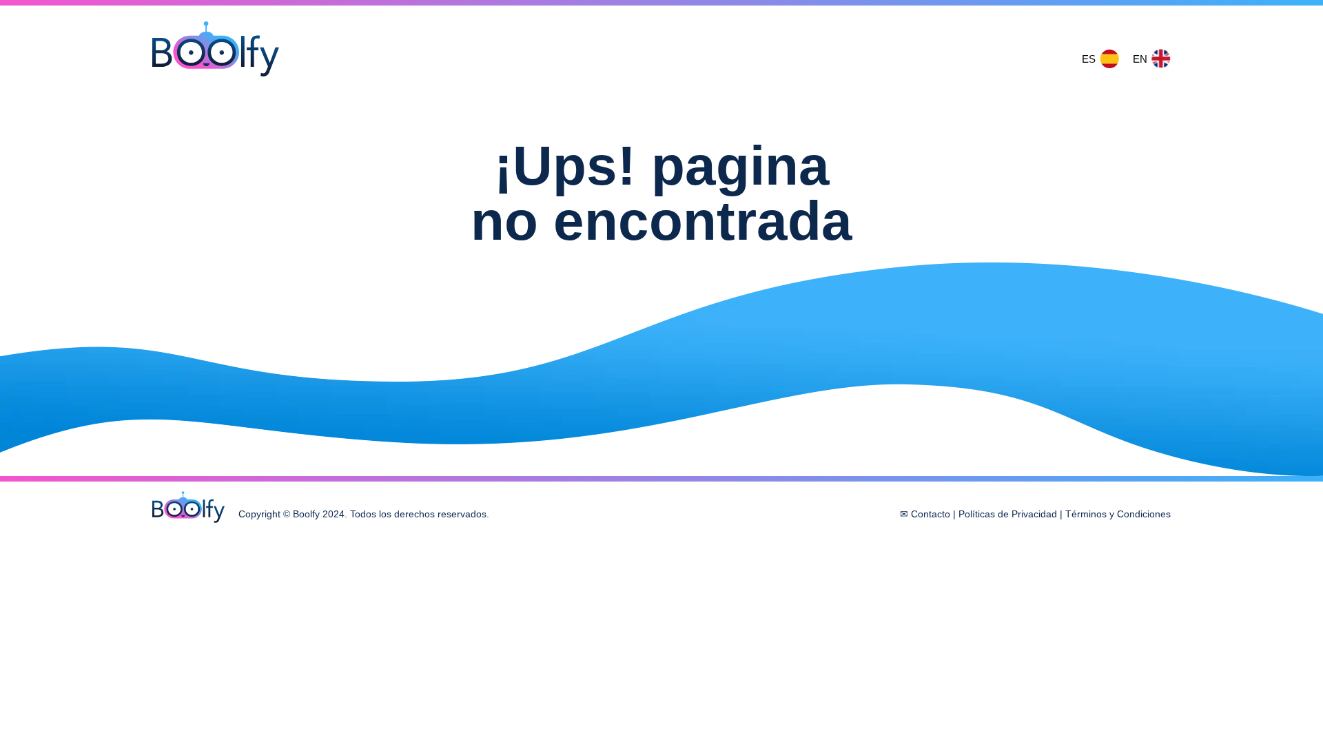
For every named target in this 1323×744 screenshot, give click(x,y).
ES (1089, 59)
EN (1140, 59)
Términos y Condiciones (1118, 513)
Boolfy (215, 48)
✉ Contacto (925, 513)
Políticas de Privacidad (1007, 513)
